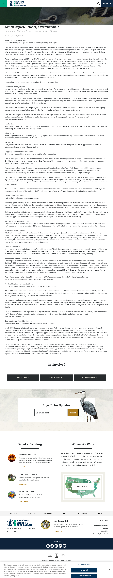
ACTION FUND (82, 514)
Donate (107, 4)
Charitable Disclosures (100, 525)
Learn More (23, 467)
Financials (104, 531)
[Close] (109, 569)
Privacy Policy (103, 523)
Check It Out (23, 501)
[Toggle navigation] (3, 3)
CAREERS (100, 514)
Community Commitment (100, 534)
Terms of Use (104, 520)
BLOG (65, 514)
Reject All (84, 570)
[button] (73, 412)
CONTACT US (31, 514)
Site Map (105, 528)
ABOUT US (13, 514)
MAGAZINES (48, 514)
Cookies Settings (84, 564)
